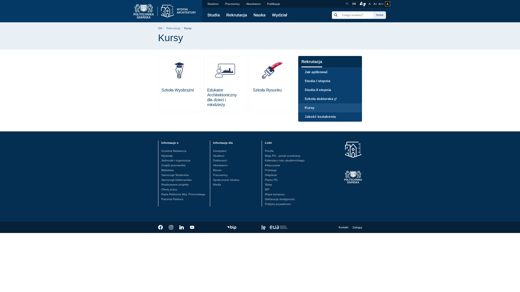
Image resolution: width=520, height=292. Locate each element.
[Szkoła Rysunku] (271, 84)
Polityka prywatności (278, 204)
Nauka (259, 15)
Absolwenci (253, 3)
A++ (381, 3)
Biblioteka (167, 170)
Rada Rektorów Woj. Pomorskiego (183, 194)
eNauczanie (272, 165)
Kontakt (343, 227)
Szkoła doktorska (319, 99)
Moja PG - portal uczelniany (282, 155)
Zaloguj (357, 227)
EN (354, 3)
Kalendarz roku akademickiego (284, 160)
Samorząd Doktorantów (176, 179)
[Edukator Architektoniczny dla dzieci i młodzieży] (225, 84)
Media (217, 184)
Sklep (268, 184)
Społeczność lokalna (226, 179)
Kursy (310, 108)
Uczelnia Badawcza (173, 150)
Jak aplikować (316, 72)
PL (347, 3)
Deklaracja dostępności (280, 199)
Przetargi (270, 170)
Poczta (269, 150)
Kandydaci (219, 150)
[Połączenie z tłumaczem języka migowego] (362, 4)
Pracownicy (232, 3)
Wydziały (167, 155)
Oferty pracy (169, 189)
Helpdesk (271, 175)
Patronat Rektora (172, 199)
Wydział (279, 15)
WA (160, 28)
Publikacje (273, 3)
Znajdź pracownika (173, 165)
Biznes (217, 170)
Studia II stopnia (318, 90)
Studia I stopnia (317, 81)
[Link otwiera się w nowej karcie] (160, 227)
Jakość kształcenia (320, 116)
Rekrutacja (236, 15)
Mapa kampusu (275, 194)
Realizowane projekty (175, 184)
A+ (376, 3)
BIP (267, 189)
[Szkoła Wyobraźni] (179, 84)
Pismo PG (271, 179)
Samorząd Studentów (175, 175)
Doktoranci (220, 160)
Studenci (213, 3)
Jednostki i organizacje (176, 160)
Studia (213, 15)
